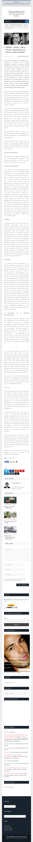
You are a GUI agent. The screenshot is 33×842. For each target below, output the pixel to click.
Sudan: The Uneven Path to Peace (10, 507)
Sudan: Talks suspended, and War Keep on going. (10, 537)
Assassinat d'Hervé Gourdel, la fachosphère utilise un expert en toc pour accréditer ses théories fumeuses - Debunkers (16, 736)
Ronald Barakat (16, 483)
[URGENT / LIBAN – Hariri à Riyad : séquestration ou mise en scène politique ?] (16, 39)
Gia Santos (6, 752)
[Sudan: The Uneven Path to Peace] (10, 501)
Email (5, 618)
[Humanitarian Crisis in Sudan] (10, 515)
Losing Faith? (12, 732)
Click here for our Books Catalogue (12, 672)
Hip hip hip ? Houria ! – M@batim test (13, 773)
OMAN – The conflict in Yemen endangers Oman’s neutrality (16, 757)
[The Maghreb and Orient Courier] (16, 13)
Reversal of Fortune (13, 761)
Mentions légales (8, 828)
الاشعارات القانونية (8, 830)
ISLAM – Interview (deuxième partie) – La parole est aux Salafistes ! (15, 775)
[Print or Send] (14, 462)
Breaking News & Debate (23, 56)
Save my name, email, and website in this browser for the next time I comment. (14, 579)
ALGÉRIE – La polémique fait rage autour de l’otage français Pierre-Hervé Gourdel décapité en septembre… (16, 739)
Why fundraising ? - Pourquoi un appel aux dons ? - (16, 599)
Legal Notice (7, 826)
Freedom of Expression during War (19, 752)
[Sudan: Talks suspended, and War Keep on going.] (10, 530)
